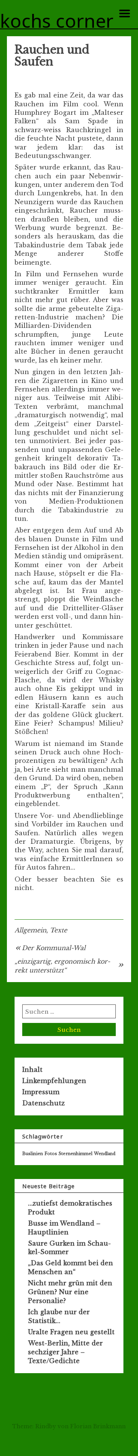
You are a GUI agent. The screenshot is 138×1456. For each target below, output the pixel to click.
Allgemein (30, 930)
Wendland (104, 1153)
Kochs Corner (56, 21)
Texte (58, 930)
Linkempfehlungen (54, 1081)
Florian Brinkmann (98, 1426)
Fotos (50, 1153)
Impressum (40, 1092)
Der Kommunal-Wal (53, 948)
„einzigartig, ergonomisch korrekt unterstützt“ (62, 965)
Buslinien (32, 1153)
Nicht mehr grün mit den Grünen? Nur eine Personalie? (70, 1292)
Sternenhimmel (75, 1153)
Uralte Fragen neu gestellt (71, 1332)
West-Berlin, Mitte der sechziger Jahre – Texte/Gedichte (65, 1352)
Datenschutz (43, 1103)
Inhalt (32, 1069)
